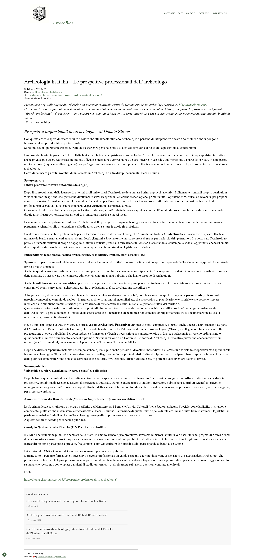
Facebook (204, 13)
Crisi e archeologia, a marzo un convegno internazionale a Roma (66, 501)
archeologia (35, 94)
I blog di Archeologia (45, 91)
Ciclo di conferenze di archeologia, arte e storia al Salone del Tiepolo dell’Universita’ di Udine (69, 531)
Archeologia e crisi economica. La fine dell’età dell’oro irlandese (66, 515)
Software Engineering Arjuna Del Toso (51, 556)
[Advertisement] (127, 49)
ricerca (67, 94)
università (97, 94)
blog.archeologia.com (192, 104)
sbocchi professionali (81, 94)
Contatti (191, 13)
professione (57, 94)
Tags (180, 13)
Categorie (169, 13)
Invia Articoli (219, 13)
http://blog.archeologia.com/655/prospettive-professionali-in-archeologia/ (70, 479)
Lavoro (58, 91)
